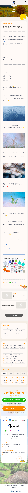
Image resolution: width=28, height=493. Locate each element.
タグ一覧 (21, 343)
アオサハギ (16, 349)
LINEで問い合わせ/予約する (13, 400)
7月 (16, 380)
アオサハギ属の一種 (7, 352)
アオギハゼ (22, 347)
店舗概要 (22, 485)
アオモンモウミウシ (7, 364)
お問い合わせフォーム (15, 438)
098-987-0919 (15, 436)
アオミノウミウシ (7, 360)
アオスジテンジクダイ (8, 354)
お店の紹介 (6, 328)
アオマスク (15, 358)
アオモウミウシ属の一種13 (8, 362)
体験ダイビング (7, 333)
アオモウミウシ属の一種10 (17, 360)
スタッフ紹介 (14, 452)
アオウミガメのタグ (14, 347)
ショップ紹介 (6, 452)
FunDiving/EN (6, 446)
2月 (10, 377)
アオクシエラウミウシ (8, 349)
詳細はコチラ (5, 41)
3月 (16, 377)
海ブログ (5, 23)
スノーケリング (7, 330)
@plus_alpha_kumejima (8, 244)
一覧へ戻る (14, 315)
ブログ (4, 454)
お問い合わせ (7, 485)
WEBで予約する (10, 408)
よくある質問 (22, 452)
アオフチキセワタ (7, 356)
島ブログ (18, 333)
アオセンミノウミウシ (18, 354)
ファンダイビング (7, 444)
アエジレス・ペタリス (8, 345)
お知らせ (18, 328)
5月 (5, 380)
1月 (5, 377)
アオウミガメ (6, 347)
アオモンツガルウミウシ (20, 362)
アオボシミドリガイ (7, 358)
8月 (22, 380)
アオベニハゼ (15, 356)
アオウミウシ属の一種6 (18, 345)
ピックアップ (19, 330)
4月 (22, 377)
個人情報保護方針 (14, 485)
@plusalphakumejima (7, 248)
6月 (10, 380)
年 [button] (4, 373)
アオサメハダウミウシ (17, 352)
